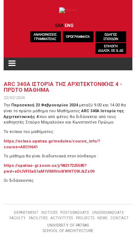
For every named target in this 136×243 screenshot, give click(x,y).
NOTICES (49, 213)
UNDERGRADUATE (108, 213)
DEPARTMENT (26, 213)
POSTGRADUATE (74, 213)
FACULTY (17, 218)
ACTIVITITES (61, 218)
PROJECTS (85, 218)
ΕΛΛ (59, 25)
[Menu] (12, 64)
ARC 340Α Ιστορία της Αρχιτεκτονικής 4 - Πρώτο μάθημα (63, 87)
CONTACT (119, 218)
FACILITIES (38, 218)
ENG (69, 25)
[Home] (68, 10)
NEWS (102, 218)
